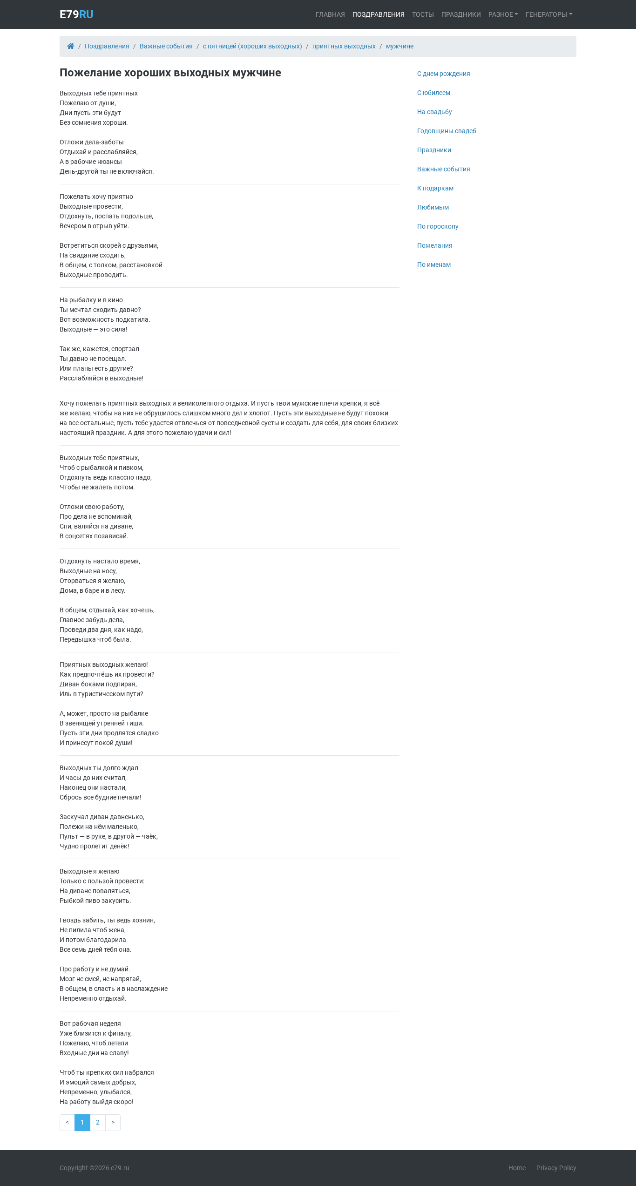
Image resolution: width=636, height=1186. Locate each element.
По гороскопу (438, 226)
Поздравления (378, 14)
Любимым (433, 207)
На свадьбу (434, 111)
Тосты (423, 14)
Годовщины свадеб (446, 131)
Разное (500, 14)
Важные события (443, 169)
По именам (434, 264)
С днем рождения (443, 73)
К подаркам (435, 188)
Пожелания (435, 245)
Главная (330, 14)
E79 (77, 14)
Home (517, 1168)
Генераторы (546, 14)
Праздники (461, 14)
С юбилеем (433, 92)
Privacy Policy (556, 1168)
